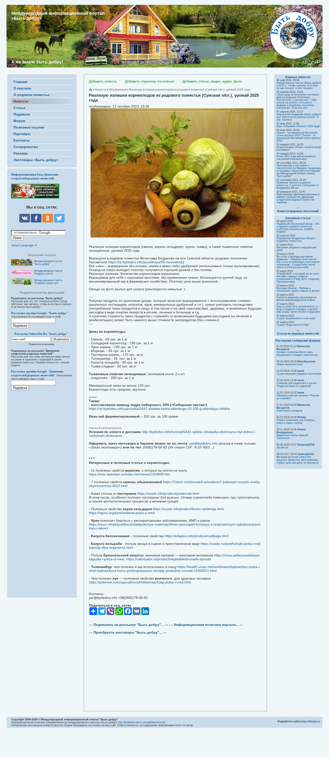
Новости (20, 101)
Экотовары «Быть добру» (35, 160)
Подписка (21, 114)
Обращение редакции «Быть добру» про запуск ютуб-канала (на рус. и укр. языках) (298, 117)
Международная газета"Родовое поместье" (48, 281)
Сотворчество (25, 147)
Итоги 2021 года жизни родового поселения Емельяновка (296, 157)
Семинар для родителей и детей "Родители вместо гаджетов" (296, 384)
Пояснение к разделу (289, 410)
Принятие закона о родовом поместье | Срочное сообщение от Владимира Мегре (297, 185)
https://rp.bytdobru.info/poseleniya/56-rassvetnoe (145, 262)
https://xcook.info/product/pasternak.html (168, 493)
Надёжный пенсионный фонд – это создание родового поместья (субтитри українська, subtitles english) (297, 227)
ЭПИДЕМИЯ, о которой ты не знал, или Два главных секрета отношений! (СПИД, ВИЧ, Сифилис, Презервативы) (298, 277)
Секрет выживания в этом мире (296, 318)
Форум (19, 121)
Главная (20, 82)
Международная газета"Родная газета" (48, 272)
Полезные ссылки (28, 127)
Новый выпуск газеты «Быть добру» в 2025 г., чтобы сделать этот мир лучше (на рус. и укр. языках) (298, 85)
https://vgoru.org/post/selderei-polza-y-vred (122, 513)
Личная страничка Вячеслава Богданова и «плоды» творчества (296, 353)
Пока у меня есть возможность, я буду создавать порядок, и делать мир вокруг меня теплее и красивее (298, 309)
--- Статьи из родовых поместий (298, 332)
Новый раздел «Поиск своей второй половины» (298, 148)
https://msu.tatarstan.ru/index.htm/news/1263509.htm (129, 474)
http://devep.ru (310, 721)
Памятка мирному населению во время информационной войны (296, 298)
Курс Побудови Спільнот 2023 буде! (298, 126)
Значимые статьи (297, 218)
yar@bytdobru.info (203, 443)
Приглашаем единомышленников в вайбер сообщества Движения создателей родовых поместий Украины (298, 198)
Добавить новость (103, 81)
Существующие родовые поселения (298, 373)
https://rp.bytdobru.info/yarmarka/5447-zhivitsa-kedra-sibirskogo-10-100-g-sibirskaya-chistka (159, 409)
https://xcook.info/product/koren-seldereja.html (188, 509)
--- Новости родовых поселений (298, 209)
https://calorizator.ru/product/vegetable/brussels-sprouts (168, 559)
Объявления (117, 89)
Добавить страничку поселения (149, 81)
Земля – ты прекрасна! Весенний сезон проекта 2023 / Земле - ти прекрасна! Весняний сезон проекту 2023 (298, 136)
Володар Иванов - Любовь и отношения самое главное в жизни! (298, 289)
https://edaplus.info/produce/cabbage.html (196, 536)
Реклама (20, 153)
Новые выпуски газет (289, 364)
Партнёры (22, 134)
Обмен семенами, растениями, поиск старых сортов (295, 421)
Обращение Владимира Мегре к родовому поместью (296, 239)
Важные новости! (297, 77)
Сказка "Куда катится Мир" (292, 324)
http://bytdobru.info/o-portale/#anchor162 (141, 722)
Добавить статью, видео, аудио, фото (212, 81)
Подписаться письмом (41, 344)
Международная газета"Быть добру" (48, 262)
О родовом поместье (31, 95)
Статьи (19, 108)
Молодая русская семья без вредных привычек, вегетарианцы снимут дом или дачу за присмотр (297, 459)
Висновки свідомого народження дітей (296, 248)
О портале (22, 88)
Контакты (21, 140)
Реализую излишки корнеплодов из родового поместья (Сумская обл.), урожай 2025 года (189, 89)
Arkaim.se (282, 447)
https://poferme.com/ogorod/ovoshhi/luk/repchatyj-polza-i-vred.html (140, 582)
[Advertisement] (40, 489)
